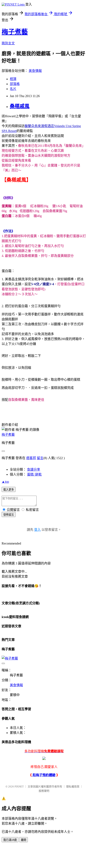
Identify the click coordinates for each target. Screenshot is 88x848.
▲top (5, 481)
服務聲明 (44, 790)
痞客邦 (31, 458)
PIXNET (19, 786)
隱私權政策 (72, 786)
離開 (23, 839)
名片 (13, 89)
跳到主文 (8, 43)
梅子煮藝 (15, 32)
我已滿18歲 (10, 839)
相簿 (13, 79)
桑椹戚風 (19, 106)
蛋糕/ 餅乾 (34, 474)
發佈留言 (8, 514)
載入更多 (8, 489)
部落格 (15, 84)
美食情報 (35, 70)
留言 (40, 458)
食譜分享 (33, 469)
